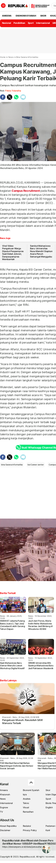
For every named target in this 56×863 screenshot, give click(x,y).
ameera (7, 15)
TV (1, 811)
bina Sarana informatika (12, 464)
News (11, 57)
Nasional (6, 23)
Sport (31, 23)
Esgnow (4, 807)
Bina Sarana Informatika (27, 57)
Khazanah (5, 794)
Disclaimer (5, 830)
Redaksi (27, 826)
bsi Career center (36, 464)
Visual (26, 807)
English (49, 807)
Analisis (26, 798)
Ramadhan (28, 811)
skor (43, 15)
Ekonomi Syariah (26, 15)
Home (3, 57)
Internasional (43, 23)
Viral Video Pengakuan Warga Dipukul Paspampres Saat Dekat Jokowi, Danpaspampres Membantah (13, 252)
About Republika (8, 826)
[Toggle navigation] (3, 5)
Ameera (4, 790)
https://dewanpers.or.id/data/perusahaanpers (25, 846)
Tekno (26, 803)
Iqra (25, 794)
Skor (48, 790)
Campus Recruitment (25, 190)
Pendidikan (19, 23)
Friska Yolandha (13, 90)
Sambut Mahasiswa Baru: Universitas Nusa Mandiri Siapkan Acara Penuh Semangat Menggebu (41, 251)
